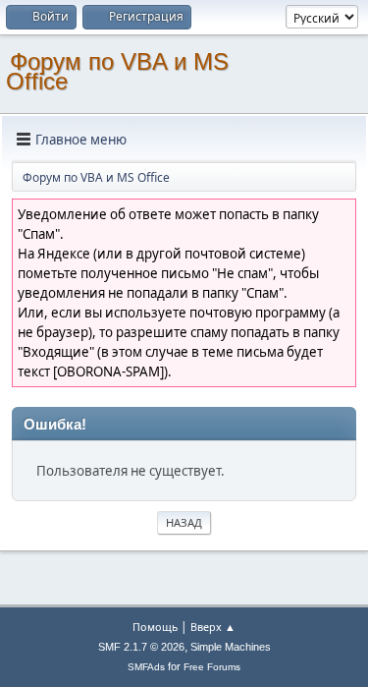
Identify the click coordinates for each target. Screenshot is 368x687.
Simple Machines (230, 647)
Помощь (155, 626)
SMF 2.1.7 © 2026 (141, 647)
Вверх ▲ (213, 626)
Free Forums (212, 666)
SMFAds (146, 666)
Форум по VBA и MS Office (117, 71)
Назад (184, 522)
